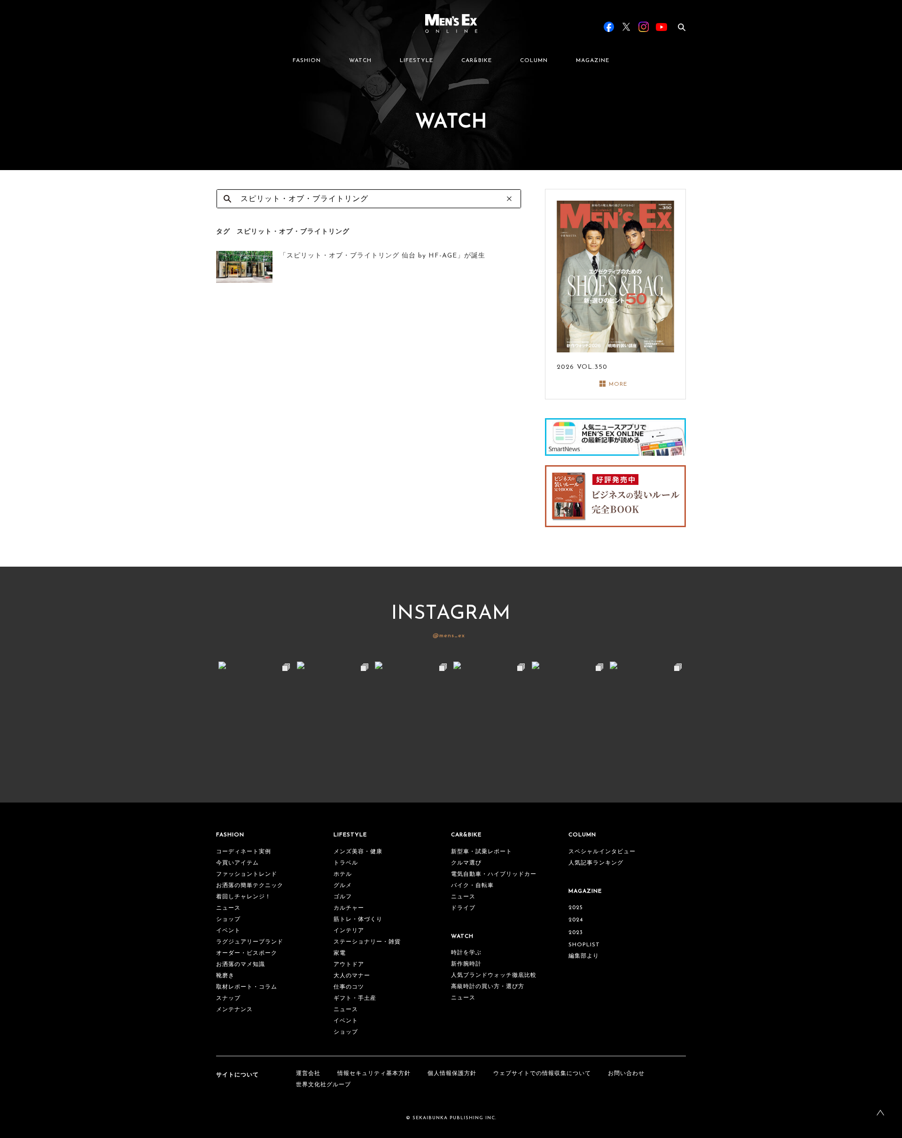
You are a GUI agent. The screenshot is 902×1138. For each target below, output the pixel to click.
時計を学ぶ (466, 953)
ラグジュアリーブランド (249, 942)
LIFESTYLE (416, 60)
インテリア (349, 931)
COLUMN (534, 60)
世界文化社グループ (323, 1085)
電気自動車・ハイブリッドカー (494, 874)
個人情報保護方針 (452, 1073)
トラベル (346, 863)
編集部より (583, 956)
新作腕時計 (466, 964)
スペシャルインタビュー (602, 852)
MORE (618, 384)
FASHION (307, 60)
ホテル (343, 874)
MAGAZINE (592, 60)
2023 (575, 932)
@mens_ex (449, 636)
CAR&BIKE (476, 60)
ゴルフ (343, 897)
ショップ (228, 919)
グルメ (343, 886)
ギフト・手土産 (355, 998)
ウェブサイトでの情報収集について (542, 1073)
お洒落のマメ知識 (240, 964)
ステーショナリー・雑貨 (367, 942)
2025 (575, 908)
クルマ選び (466, 863)
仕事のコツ (349, 987)
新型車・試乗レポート (481, 852)
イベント (228, 931)
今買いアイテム (237, 863)
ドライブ (463, 908)
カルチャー (349, 908)
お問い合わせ (626, 1073)
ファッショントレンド (246, 874)
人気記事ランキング (595, 863)
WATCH (360, 60)
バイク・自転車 (472, 886)
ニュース (228, 908)
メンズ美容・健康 (358, 852)
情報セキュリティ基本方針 (374, 1073)
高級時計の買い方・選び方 (487, 987)
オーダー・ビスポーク (246, 953)
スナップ (228, 998)
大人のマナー (352, 976)
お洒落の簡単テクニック (249, 886)
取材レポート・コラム (246, 987)
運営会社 (308, 1073)
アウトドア (349, 964)
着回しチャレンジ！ (243, 897)
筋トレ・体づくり (358, 919)
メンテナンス (234, 1010)
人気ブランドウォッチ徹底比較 (494, 975)
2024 (575, 920)
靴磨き (225, 976)
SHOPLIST (584, 945)
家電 (340, 953)
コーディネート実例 (243, 852)
